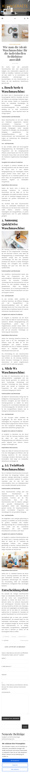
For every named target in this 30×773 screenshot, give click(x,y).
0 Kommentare (24, 640)
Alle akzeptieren (15, 760)
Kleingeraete (15, 6)
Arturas (6, 640)
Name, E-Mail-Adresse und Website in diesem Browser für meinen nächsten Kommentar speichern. (15, 687)
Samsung (14, 636)
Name (4, 658)
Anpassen (15, 765)
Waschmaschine (15, 44)
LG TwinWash (6, 636)
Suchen (25, 727)
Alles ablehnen (15, 769)
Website (4, 674)
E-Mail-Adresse (7, 666)
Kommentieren (6, 692)
